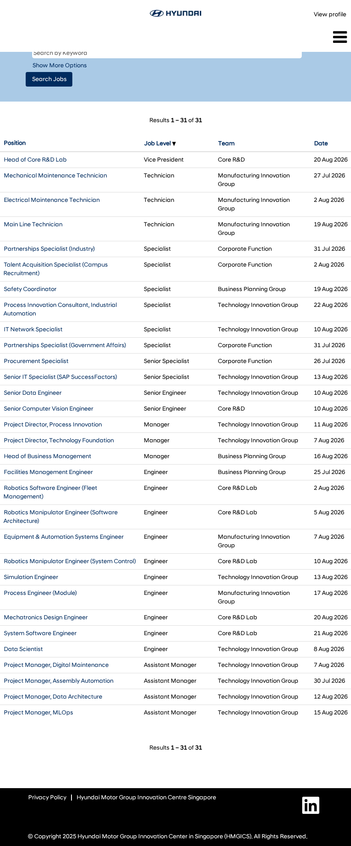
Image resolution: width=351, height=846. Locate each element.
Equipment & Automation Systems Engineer (64, 536)
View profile (330, 14)
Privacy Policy (47, 797)
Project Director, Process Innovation (53, 424)
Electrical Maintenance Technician (52, 200)
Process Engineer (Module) (40, 593)
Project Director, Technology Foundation (59, 440)
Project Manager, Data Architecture (53, 696)
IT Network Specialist (33, 329)
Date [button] (321, 143)
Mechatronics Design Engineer (46, 617)
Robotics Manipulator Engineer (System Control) (70, 561)
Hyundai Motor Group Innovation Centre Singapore (146, 797)
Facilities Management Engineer (48, 472)
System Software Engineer (40, 633)
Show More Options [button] (60, 65)
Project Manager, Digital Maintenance (56, 665)
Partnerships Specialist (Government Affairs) (65, 345)
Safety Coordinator (30, 289)
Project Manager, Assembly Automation (58, 680)
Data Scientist (23, 649)
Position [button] (15, 143)
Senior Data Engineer (33, 392)
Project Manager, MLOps (38, 712)
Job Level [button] (158, 143)
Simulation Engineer (31, 577)
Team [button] (226, 143)
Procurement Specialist (36, 361)
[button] (292, 37)
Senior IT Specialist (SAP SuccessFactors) (60, 377)
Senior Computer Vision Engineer (48, 408)
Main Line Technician (33, 224)
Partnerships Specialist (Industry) (49, 248)
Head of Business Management (47, 456)
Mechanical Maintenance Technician (55, 175)
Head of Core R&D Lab (35, 159)
